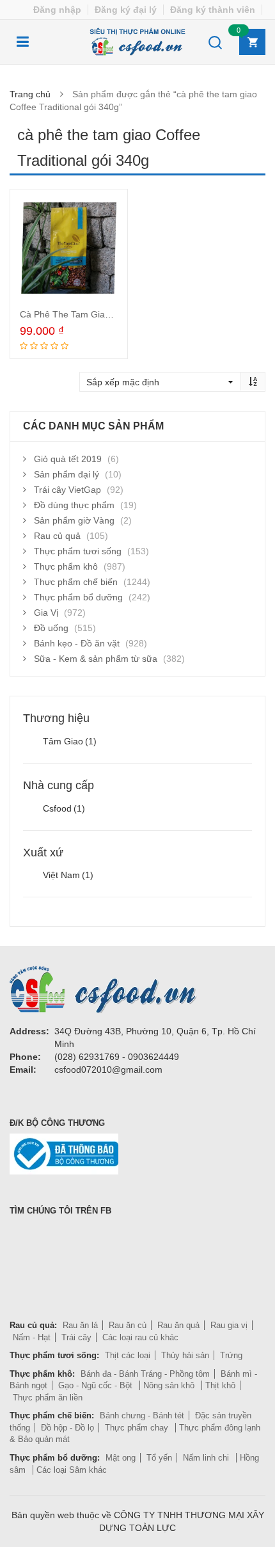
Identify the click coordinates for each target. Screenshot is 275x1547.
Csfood (64, 808)
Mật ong (121, 1458)
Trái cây (76, 1337)
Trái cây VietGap (67, 490)
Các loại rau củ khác (140, 1337)
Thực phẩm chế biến (76, 582)
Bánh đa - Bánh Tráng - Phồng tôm (145, 1374)
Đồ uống (51, 628)
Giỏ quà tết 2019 (68, 459)
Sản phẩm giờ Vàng (74, 520)
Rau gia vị (229, 1325)
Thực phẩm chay (138, 1427)
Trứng (231, 1355)
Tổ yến (159, 1458)
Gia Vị (46, 612)
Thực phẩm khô (66, 566)
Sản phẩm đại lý (66, 474)
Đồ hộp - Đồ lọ (67, 1427)
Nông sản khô (170, 1385)
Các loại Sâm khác (71, 1470)
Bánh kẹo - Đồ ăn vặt (77, 643)
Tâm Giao (70, 741)
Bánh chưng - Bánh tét (142, 1415)
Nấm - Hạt (32, 1337)
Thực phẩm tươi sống (78, 551)
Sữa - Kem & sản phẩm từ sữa (95, 658)
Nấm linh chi (207, 1458)
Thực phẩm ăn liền (47, 1397)
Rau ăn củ (127, 1325)
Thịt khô (220, 1385)
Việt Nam (68, 875)
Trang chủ (30, 94)
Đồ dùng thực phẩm (74, 505)
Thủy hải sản (185, 1355)
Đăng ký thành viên (212, 9)
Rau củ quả (57, 536)
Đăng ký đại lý (126, 9)
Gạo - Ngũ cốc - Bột (96, 1385)
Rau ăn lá (80, 1325)
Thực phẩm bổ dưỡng (78, 597)
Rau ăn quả (178, 1325)
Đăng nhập (57, 9)
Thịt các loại (127, 1355)
